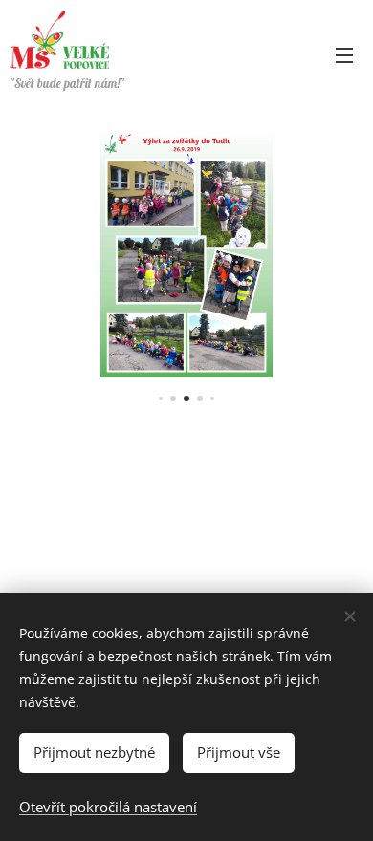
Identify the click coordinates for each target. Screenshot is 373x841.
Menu (344, 54)
